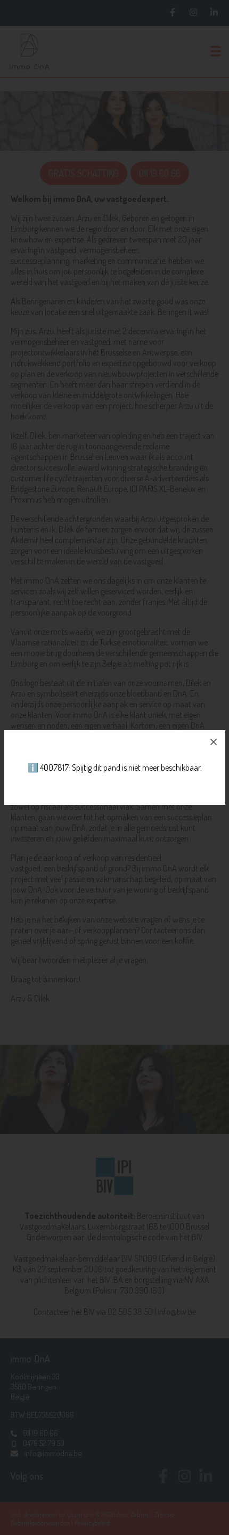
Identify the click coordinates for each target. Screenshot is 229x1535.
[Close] (213, 742)
